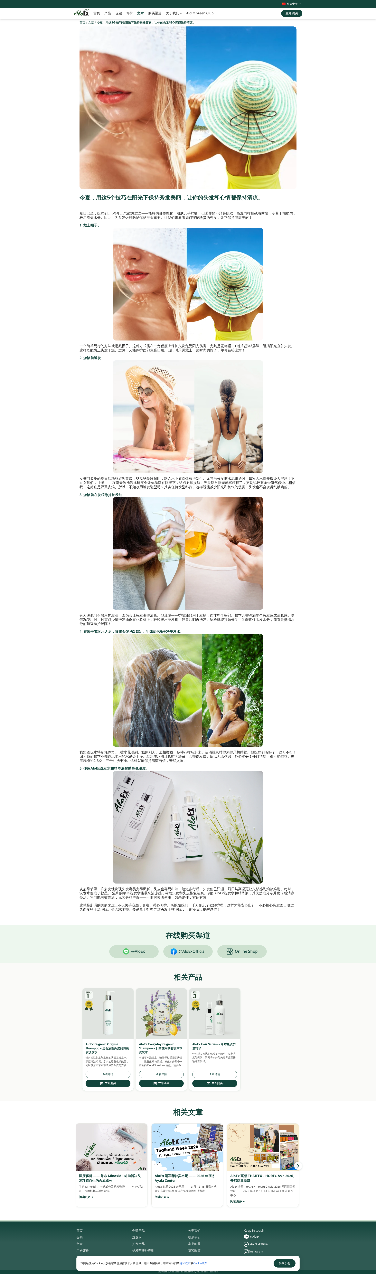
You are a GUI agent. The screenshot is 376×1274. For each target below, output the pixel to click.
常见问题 (194, 1244)
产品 (107, 13)
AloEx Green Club (200, 13)
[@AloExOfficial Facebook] (246, 1244)
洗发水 (137, 1237)
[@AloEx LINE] (246, 1236)
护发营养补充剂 (143, 1250)
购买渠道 (155, 13)
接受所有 (284, 1263)
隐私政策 (194, 1250)
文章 (140, 13)
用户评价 (82, 1250)
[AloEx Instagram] (246, 1251)
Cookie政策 (200, 1263)
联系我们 (194, 1237)
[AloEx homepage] (81, 13)
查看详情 (107, 1074)
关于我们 (172, 13)
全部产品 (138, 1230)
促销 (118, 13)
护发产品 (138, 1244)
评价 (129, 13)
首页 (96, 13)
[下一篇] (298, 1166)
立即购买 (110, 1083)
